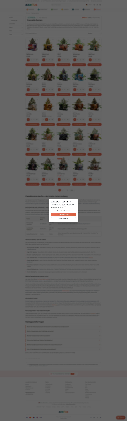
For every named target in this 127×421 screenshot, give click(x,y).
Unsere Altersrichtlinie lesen (63, 210)
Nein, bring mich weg (63, 218)
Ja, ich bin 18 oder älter (63, 214)
